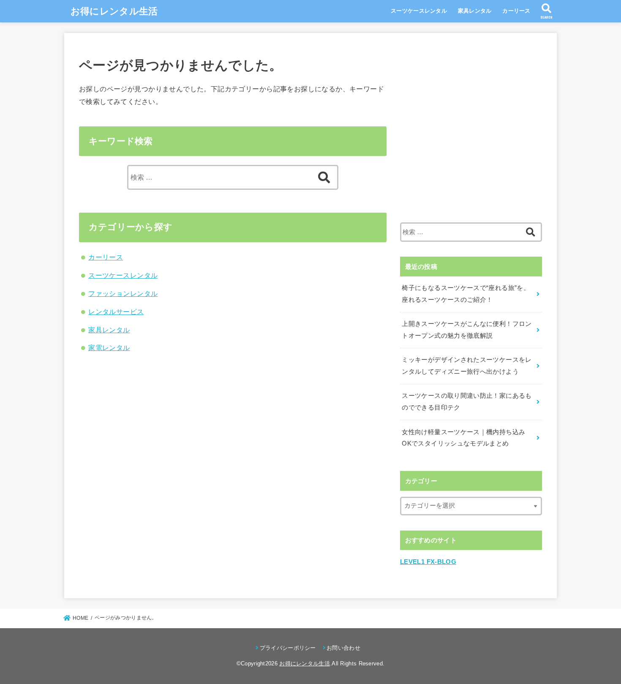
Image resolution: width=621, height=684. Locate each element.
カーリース (516, 11)
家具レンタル (475, 11)
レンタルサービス (116, 311)
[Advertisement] (471, 136)
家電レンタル (109, 347)
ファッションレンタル (123, 293)
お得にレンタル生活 (114, 11)
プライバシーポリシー (288, 648)
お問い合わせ (343, 648)
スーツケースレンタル (419, 11)
